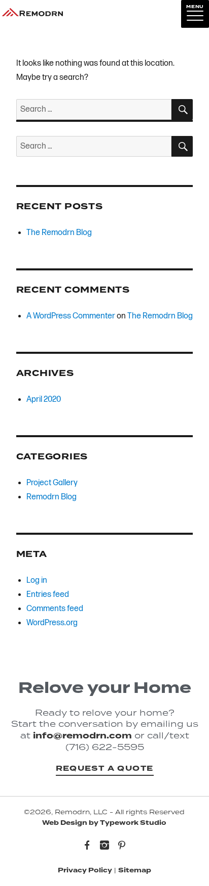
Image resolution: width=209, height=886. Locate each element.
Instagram (104, 846)
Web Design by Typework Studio (104, 822)
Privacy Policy (85, 870)
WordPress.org (52, 623)
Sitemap (134, 870)
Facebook (87, 846)
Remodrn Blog (51, 497)
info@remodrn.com (82, 735)
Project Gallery (52, 483)
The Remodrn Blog (59, 233)
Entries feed (47, 594)
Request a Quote (105, 768)
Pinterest (121, 846)
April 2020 (43, 399)
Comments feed (54, 609)
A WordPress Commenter (70, 316)
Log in (36, 580)
